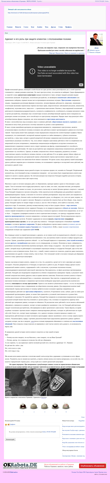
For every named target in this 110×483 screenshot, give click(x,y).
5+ (66, 412)
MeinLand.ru (14, 472)
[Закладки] (42, 12)
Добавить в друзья (94, 50)
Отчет (83, 417)
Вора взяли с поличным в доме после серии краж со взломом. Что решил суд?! (73, 438)
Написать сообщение (95, 52)
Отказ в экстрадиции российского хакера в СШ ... (73, 446)
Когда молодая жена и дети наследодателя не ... (73, 426)
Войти (106, 1)
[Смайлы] (6, 424)
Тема (46, 27)
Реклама (74, 472)
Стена (61, 27)
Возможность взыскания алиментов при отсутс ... (73, 434)
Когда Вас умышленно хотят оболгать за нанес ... (73, 442)
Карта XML (82, 472)
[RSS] (47, 12)
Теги (78, 472)
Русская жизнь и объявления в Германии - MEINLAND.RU (19, 1)
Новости (18, 27)
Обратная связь (102, 472)
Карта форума (90, 472)
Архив (96, 472)
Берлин (43, 397)
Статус (26, 27)
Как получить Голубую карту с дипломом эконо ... (73, 430)
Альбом (39, 27)
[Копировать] (35, 12)
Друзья (53, 27)
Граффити (12, 424)
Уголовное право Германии (47, 42)
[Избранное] (27, 12)
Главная (9, 27)
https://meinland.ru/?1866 (15, 12)
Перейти (39, 1)
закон (32, 321)
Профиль (68, 27)
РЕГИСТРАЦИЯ (99, 1)
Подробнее (82, 420)
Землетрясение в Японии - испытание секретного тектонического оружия (73, 456)
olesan (97, 48)
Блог (32, 27)
